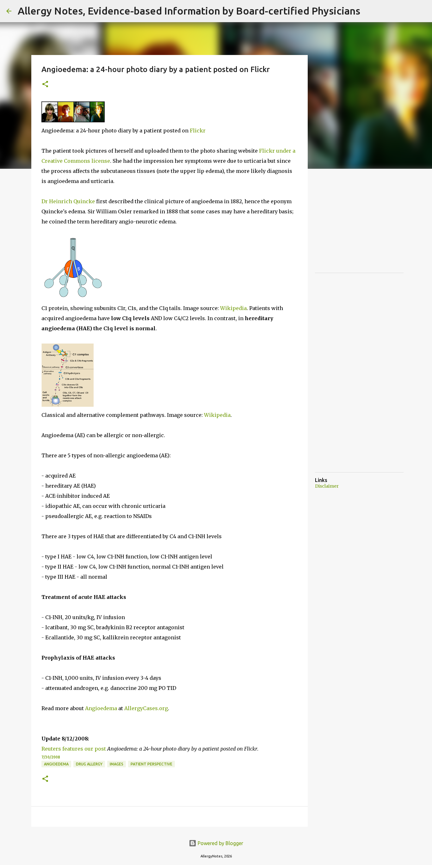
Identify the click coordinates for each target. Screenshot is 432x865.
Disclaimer (327, 486)
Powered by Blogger (219, 843)
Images (116, 764)
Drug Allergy (89, 764)
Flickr (198, 130)
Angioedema (101, 708)
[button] (45, 84)
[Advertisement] (362, 227)
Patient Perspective (151, 764)
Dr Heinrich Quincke (68, 201)
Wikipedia (233, 308)
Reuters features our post (73, 749)
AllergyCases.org (146, 708)
